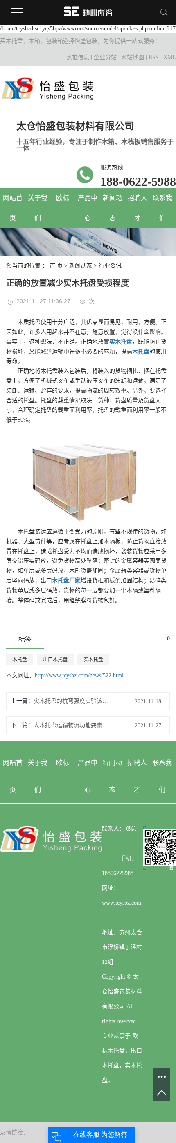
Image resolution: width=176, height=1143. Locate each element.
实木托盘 (93, 660)
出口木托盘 (55, 660)
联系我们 (162, 208)
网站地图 (132, 57)
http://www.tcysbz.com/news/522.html (79, 675)
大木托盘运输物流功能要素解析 (72, 725)
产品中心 (87, 208)
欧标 (62, 197)
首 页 (56, 266)
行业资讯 (110, 266)
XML (169, 57)
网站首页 (13, 208)
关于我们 (37, 208)
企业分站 (105, 57)
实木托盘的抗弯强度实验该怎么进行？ (72, 701)
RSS (154, 57)
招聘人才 (137, 208)
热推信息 (77, 57)
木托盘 (19, 660)
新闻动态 (112, 208)
